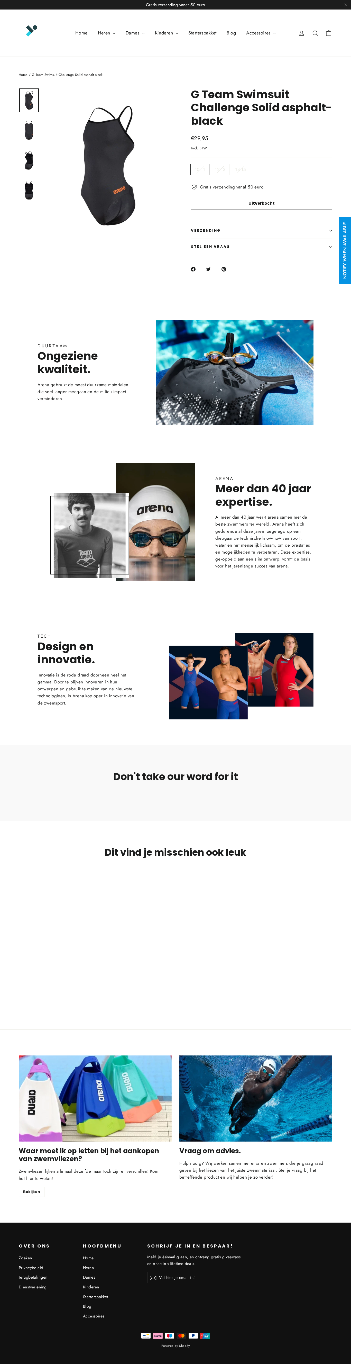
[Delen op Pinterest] (226, 269)
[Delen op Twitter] (211, 269)
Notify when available (345, 250)
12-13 (220, 169)
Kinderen (164, 33)
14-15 (240, 169)
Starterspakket (202, 33)
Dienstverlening (33, 1287)
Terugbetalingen (33, 1277)
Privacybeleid (31, 1268)
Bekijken (31, 1191)
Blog (231, 33)
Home (81, 33)
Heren (105, 33)
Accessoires (259, 33)
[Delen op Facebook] (196, 269)
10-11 (200, 169)
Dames (133, 33)
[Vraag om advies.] (255, 1098)
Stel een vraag (210, 246)
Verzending (206, 230)
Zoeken (25, 1258)
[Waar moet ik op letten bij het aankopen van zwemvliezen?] (95, 1098)
